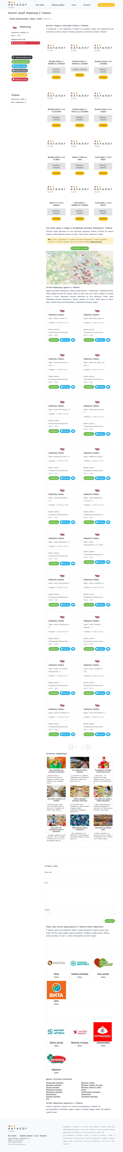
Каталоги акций (20, 75)
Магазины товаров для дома (91, 1085)
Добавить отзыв (21, 79)
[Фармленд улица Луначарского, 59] (76, 267)
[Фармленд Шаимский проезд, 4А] (87, 262)
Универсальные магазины (90, 1092)
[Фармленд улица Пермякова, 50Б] (87, 278)
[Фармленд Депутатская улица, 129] (83, 277)
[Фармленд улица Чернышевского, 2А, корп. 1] (77, 269)
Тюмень (32, 19)
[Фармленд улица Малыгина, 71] (84, 273)
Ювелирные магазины (54, 1092)
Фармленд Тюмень (56, 315)
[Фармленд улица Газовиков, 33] (84, 264)
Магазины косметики (53, 1085)
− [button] (48, 256)
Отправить (110, 921)
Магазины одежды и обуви (91, 1087)
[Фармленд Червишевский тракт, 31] (79, 277)
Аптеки (39, 19)
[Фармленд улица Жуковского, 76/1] (98, 265)
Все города (40, 5)
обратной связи (96, 242)
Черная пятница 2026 (23, 57)
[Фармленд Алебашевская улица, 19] (85, 265)
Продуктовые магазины (54, 1083)
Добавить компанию (106, 5)
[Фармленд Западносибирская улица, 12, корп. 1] (97, 270)
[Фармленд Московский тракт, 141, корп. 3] (75, 275)
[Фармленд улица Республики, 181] (88, 276)
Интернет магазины (53, 1096)
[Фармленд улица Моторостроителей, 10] (91, 282)
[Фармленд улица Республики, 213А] (91, 277)
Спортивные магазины (89, 1096)
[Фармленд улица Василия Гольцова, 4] (86, 281)
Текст (46, 882)
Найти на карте (21, 70)
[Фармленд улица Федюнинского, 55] (84, 281)
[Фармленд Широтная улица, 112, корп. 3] (88, 281)
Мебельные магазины (54, 1090)
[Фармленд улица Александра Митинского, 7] (85, 283)
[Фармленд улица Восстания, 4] (74, 270)
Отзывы (66, 340)
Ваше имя (48, 872)
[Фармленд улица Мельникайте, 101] (86, 273)
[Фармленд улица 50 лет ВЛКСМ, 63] (85, 275)
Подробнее (54, 340)
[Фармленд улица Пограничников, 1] (83, 255)
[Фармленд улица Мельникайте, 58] (88, 271)
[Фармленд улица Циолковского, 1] (84, 268)
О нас (74, 5)
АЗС (47, 1099)
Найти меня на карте (80, 248)
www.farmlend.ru (20, 43)
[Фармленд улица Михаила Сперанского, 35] (88, 284)
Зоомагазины (86, 1094)
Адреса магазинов (22, 62)
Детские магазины (52, 1087)
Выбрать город (20, 66)
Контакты (87, 5)
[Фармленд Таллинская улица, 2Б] (96, 284)
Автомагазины (51, 1094)
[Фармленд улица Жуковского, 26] (96, 264)
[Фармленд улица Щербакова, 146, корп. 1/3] (86, 260)
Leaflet (111, 283)
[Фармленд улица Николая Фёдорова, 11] (85, 278)
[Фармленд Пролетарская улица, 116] (74, 266)
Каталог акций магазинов (19, 19)
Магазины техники (88, 1083)
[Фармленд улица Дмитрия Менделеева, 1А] (83, 279)
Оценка (47, 910)
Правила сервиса (58, 5)
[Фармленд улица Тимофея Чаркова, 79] (98, 263)
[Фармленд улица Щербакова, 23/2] (79, 266)
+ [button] (48, 253)
